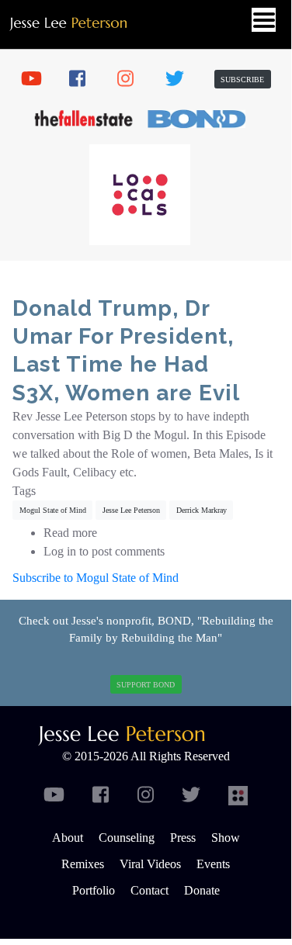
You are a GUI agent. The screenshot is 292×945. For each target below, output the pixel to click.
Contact (149, 890)
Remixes (82, 864)
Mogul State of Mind (52, 510)
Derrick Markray (201, 510)
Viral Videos (150, 864)
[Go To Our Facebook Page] (84, 79)
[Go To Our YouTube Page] (36, 79)
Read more (70, 532)
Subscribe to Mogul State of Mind (95, 577)
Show (225, 837)
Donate (202, 890)
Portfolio (93, 890)
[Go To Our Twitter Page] (180, 79)
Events (213, 864)
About (67, 837)
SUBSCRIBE (242, 79)
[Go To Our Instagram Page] (132, 79)
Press (183, 837)
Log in (59, 551)
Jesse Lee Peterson (131, 510)
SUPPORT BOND (145, 684)
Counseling (127, 837)
